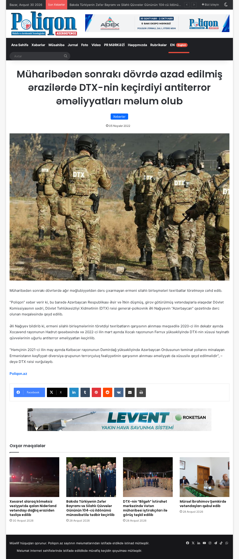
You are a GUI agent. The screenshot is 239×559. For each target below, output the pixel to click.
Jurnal (73, 45)
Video (96, 45)
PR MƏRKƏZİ (114, 45)
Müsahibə (56, 45)
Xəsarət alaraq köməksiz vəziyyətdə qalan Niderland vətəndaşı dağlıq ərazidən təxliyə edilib (33, 508)
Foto (84, 45)
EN (178, 45)
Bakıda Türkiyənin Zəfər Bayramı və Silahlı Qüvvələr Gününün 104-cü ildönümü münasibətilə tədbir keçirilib (147, 5)
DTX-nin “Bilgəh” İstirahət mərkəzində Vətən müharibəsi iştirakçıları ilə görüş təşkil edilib (145, 508)
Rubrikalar (158, 45)
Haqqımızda (137, 45)
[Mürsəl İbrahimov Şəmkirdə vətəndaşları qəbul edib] (204, 477)
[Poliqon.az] (44, 23)
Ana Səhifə (19, 45)
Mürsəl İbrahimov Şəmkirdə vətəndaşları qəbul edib (203, 503)
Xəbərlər (38, 45)
